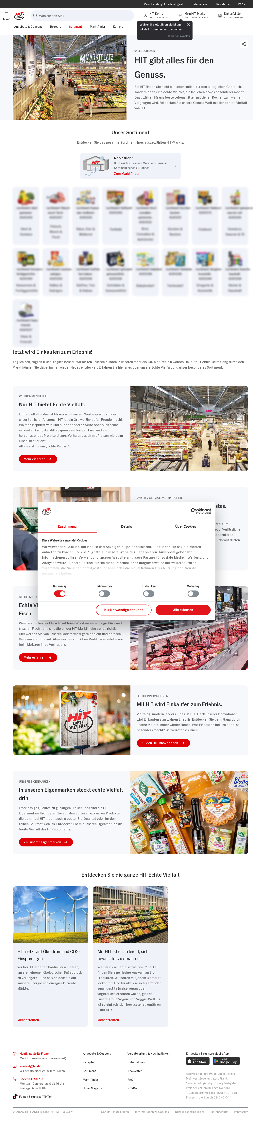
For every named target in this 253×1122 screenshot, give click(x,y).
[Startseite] (18, 15)
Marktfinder (97, 26)
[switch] (104, 594)
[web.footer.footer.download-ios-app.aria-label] (198, 1061)
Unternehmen (200, 4)
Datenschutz (219, 1111)
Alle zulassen (183, 609)
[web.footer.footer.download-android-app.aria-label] (226, 1061)
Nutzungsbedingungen (190, 1111)
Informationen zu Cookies (152, 1111)
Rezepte (55, 26)
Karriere (118, 26)
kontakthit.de (30, 1066)
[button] (141, 174)
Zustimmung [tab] (67, 526)
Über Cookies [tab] (185, 526)
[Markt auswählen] (130, 267)
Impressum (241, 1111)
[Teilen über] (244, 44)
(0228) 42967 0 (31, 1078)
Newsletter (223, 4)
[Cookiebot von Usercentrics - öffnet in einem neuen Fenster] (194, 511)
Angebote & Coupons (28, 26)
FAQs (241, 4)
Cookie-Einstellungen (115, 1111)
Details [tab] (126, 526)
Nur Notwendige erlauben (123, 609)
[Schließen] (189, 25)
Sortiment (75, 26)
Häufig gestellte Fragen (35, 1053)
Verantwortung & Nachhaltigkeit (164, 4)
